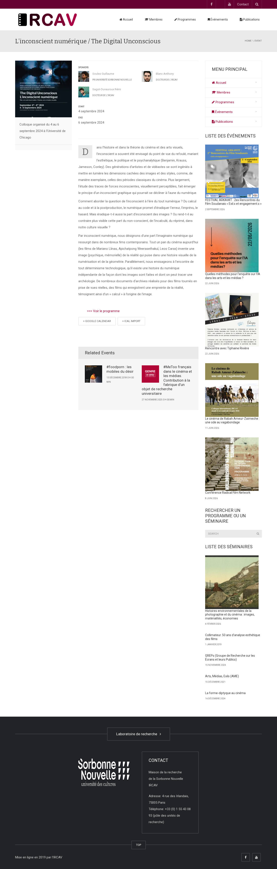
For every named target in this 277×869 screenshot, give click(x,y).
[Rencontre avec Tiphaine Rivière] (232, 320)
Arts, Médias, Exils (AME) (222, 676)
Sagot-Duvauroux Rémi (106, 89)
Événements (219, 19)
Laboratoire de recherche (137, 734)
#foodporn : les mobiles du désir (120, 369)
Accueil (127, 19)
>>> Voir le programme (103, 311)
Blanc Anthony (165, 73)
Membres (156, 19)
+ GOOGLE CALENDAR (97, 321)
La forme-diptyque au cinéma (225, 693)
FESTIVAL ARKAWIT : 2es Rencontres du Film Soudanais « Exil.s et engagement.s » (233, 202)
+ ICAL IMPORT (131, 321)
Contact (243, 4)
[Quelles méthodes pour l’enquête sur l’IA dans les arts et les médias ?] (232, 245)
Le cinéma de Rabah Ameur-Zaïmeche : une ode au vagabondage (232, 420)
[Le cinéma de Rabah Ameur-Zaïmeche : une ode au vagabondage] (232, 390)
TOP (138, 844)
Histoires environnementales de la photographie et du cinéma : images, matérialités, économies (230, 614)
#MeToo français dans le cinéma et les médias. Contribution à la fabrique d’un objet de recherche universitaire (167, 380)
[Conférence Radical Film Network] (232, 464)
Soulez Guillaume (103, 73)
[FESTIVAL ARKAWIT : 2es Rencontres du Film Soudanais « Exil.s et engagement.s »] (232, 171)
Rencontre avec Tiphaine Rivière (227, 348)
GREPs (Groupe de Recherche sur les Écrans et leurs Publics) (230, 657)
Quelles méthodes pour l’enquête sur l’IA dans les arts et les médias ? (232, 276)
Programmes (186, 19)
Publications (251, 19)
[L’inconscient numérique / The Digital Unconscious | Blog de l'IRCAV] (47, 19)
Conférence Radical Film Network (227, 492)
